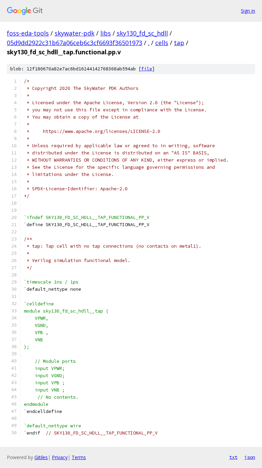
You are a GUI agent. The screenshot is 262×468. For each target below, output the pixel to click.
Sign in (248, 11)
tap (179, 43)
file (146, 69)
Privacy (60, 457)
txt (233, 457)
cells (161, 43)
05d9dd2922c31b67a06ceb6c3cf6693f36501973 (74, 43)
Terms (79, 457)
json (249, 457)
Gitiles (41, 457)
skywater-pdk (74, 33)
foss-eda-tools (28, 33)
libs (105, 33)
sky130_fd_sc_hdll (142, 33)
